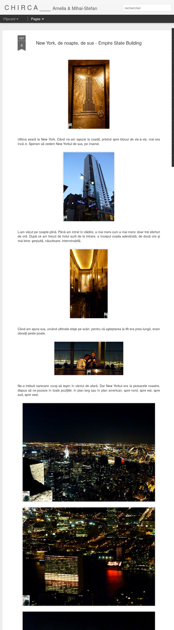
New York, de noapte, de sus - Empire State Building (89, 42)
